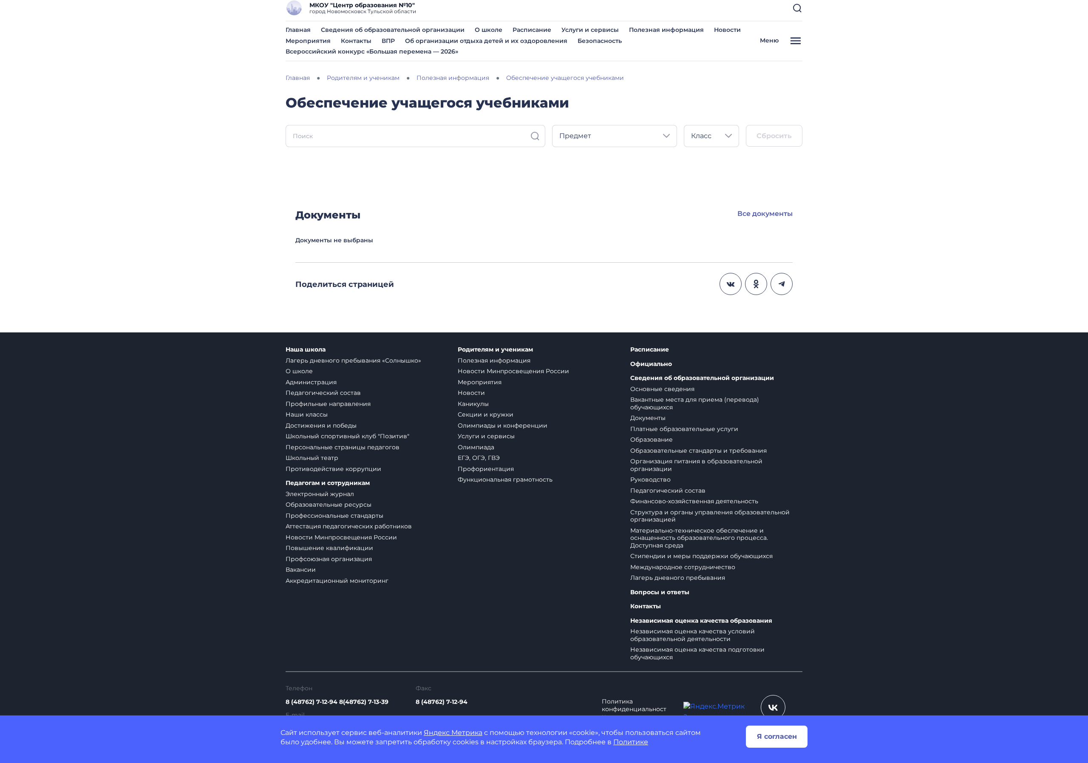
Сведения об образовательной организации (393, 30)
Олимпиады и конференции (502, 425)
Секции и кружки (485, 414)
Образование (651, 439)
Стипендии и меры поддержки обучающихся (701, 556)
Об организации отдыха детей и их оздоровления (486, 41)
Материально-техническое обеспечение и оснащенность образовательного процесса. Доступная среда (699, 538)
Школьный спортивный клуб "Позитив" (347, 436)
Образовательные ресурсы (328, 504)
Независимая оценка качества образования (701, 620)
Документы (648, 418)
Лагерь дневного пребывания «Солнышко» (353, 360)
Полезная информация (666, 30)
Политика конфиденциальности (634, 709)
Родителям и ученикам (495, 349)
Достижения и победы (321, 425)
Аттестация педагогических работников (349, 526)
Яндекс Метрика (453, 733)
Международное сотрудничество (682, 567)
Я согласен (777, 736)
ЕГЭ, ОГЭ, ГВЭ (479, 458)
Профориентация (486, 469)
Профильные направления (328, 404)
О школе (488, 30)
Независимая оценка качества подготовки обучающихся (697, 653)
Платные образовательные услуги (684, 429)
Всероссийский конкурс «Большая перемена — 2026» (372, 51)
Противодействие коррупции (333, 469)
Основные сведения (662, 389)
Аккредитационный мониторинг (337, 580)
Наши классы (307, 414)
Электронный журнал (320, 494)
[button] (797, 8)
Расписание (532, 30)
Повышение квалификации (329, 548)
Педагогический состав (323, 393)
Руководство (650, 479)
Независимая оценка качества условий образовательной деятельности (692, 635)
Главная (298, 30)
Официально (651, 364)
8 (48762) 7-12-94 (442, 702)
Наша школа (306, 349)
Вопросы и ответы (659, 592)
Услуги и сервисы (590, 30)
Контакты (356, 41)
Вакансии (301, 569)
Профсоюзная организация (329, 559)
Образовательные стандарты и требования (698, 450)
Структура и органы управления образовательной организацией (710, 516)
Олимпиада (476, 447)
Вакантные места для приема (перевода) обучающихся (694, 403)
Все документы (765, 214)
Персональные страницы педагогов (343, 447)
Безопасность (600, 41)
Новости (727, 30)
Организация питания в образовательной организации (696, 465)
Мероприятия (308, 41)
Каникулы (473, 404)
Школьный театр (312, 458)
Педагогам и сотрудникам (328, 483)
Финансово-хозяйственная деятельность (694, 501)
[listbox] (614, 136)
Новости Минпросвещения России (341, 537)
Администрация (311, 382)
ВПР (388, 41)
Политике (630, 742)
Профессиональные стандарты (334, 515)
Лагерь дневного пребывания (677, 577)
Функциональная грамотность (505, 479)
